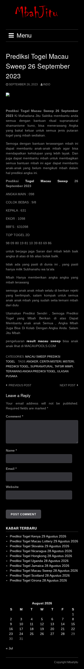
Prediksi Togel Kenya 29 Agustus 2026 (38, 536)
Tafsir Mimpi (64, 366)
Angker (32, 361)
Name (11, 450)
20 (52, 629)
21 (63, 629)
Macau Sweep (35, 356)
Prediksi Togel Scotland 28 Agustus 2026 (40, 575)
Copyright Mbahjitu (66, 662)
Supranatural (41, 366)
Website (12, 487)
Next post (67, 385)
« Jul (9, 648)
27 (52, 634)
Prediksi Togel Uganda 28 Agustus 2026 (39, 561)
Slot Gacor (13, 592)
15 (73, 624)
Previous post (20, 385)
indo (46, 84)
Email (11, 468)
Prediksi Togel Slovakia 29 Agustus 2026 (39, 546)
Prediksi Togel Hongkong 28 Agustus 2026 (41, 556)
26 (42, 634)
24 (21, 634)
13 (52, 624)
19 (42, 629)
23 (11, 634)
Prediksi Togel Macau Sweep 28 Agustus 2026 (44, 570)
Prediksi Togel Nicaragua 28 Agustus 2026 (41, 551)
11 (31, 624)
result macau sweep (44, 341)
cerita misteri (50, 361)
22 (73, 629)
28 (63, 634)
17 (21, 629)
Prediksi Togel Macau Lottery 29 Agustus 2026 (44, 541)
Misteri (68, 361)
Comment (14, 416)
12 (42, 624)
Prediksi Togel (17, 366)
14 (63, 624)
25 (32, 634)
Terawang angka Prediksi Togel (31, 371)
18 (32, 629)
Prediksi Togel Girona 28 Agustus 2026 (38, 580)
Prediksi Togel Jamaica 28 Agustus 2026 (39, 566)
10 (21, 624)
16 (11, 629)
